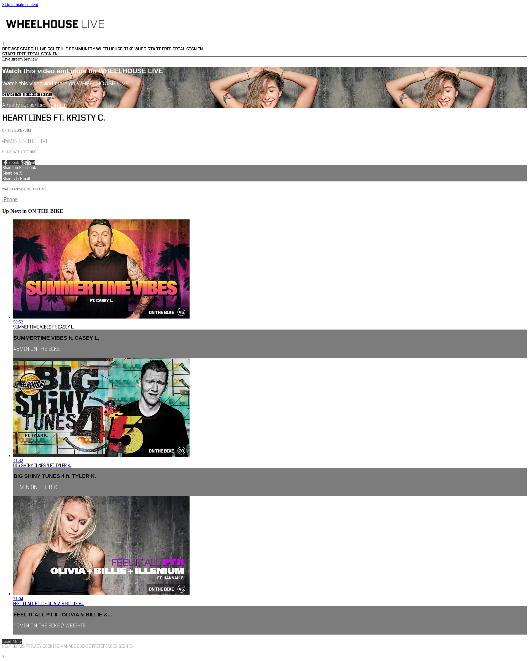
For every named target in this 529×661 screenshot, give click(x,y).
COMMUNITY (82, 49)
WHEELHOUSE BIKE (114, 49)
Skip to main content (20, 4)
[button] (5, 43)
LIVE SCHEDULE (52, 49)
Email (30, 162)
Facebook (11, 162)
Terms (19, 646)
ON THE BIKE (12, 130)
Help (7, 646)
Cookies (51, 646)
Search (28, 49)
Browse (11, 49)
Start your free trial (27, 95)
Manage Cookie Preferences (89, 646)
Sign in (194, 49)
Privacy (34, 646)
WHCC (140, 49)
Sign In (49, 54)
